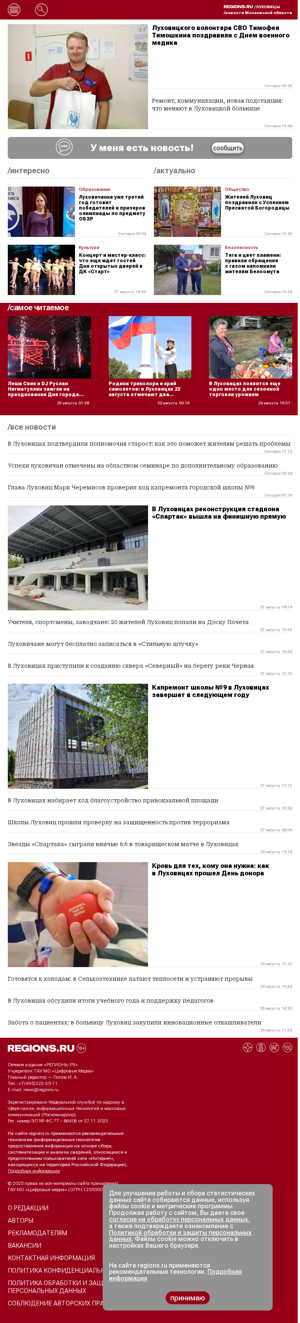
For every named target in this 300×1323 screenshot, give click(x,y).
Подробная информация (34, 1171)
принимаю (187, 1298)
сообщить (228, 148)
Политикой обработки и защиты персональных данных (180, 1236)
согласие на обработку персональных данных (178, 1219)
